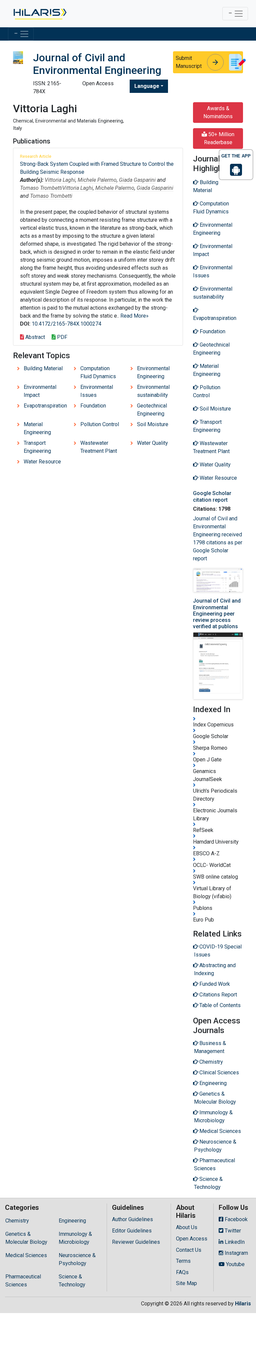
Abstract (34, 337)
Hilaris (243, 1303)
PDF (61, 337)
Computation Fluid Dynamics (98, 372)
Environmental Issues (96, 391)
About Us (186, 1227)
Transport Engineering (37, 447)
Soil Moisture (152, 424)
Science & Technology (72, 1280)
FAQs (182, 1272)
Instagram (235, 1253)
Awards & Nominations (218, 112)
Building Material (43, 368)
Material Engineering (37, 428)
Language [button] (146, 86)
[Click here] (39, 13)
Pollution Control (99, 424)
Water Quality (152, 443)
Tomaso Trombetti (41, 188)
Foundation (93, 406)
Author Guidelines (132, 1219)
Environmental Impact (40, 391)
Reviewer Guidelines (136, 1242)
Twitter (232, 1230)
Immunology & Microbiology (75, 1238)
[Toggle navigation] (235, 13)
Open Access (191, 1238)
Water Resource (42, 461)
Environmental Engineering (153, 372)
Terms (183, 1261)
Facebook (235, 1219)
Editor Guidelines (132, 1230)
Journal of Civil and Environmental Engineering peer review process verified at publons (217, 614)
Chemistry (17, 1220)
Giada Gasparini (137, 180)
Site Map (186, 1283)
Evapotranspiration (45, 406)
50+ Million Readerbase (219, 138)
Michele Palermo (97, 180)
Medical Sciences (26, 1255)
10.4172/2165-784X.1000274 (66, 324)
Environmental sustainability (153, 391)
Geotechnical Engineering (152, 410)
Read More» (134, 316)
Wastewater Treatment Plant (98, 447)
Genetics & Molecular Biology (26, 1238)
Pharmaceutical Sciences (23, 1280)
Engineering (72, 1220)
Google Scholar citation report (212, 496)
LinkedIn (234, 1242)
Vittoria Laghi (60, 180)
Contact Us (188, 1250)
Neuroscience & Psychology (77, 1259)
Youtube (235, 1264)
